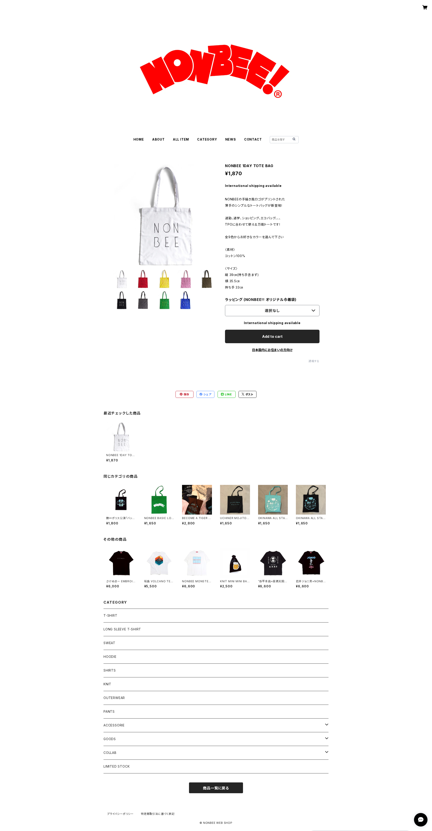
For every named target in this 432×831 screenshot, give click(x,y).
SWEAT (109, 643)
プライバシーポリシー (120, 813)
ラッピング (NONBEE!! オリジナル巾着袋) (261, 299)
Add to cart (272, 336)
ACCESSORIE (114, 725)
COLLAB (110, 753)
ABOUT (158, 139)
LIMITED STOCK (117, 766)
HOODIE (110, 657)
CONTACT (253, 139)
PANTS (109, 711)
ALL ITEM (181, 139)
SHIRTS (110, 670)
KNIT (107, 684)
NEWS (230, 139)
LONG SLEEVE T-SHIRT (122, 629)
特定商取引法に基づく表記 (158, 813)
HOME (138, 139)
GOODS (110, 739)
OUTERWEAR (114, 698)
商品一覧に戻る (216, 788)
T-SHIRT (110, 615)
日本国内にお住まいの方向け (272, 350)
